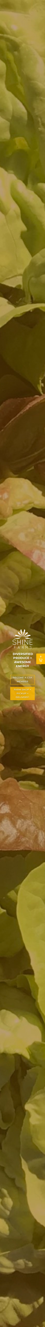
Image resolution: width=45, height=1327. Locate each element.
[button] (40, 659)
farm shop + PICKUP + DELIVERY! (22, 693)
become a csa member (22, 679)
